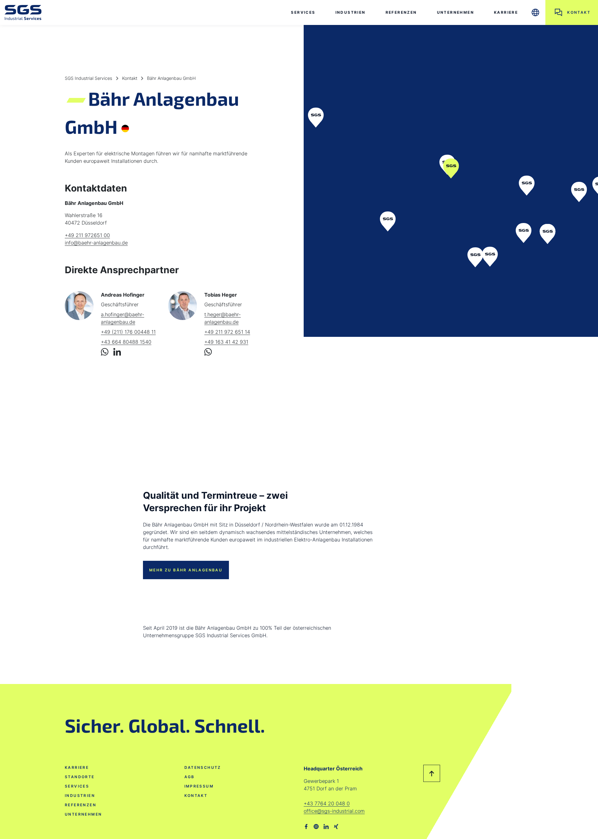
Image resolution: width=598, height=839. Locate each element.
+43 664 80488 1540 (126, 342)
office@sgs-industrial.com (334, 811)
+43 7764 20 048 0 (327, 803)
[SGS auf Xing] (336, 826)
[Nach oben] (431, 773)
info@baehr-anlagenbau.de (96, 243)
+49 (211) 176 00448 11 (128, 332)
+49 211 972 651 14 (227, 332)
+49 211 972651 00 (87, 235)
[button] (535, 12)
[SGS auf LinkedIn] (326, 826)
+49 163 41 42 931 (226, 342)
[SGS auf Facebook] (306, 826)
